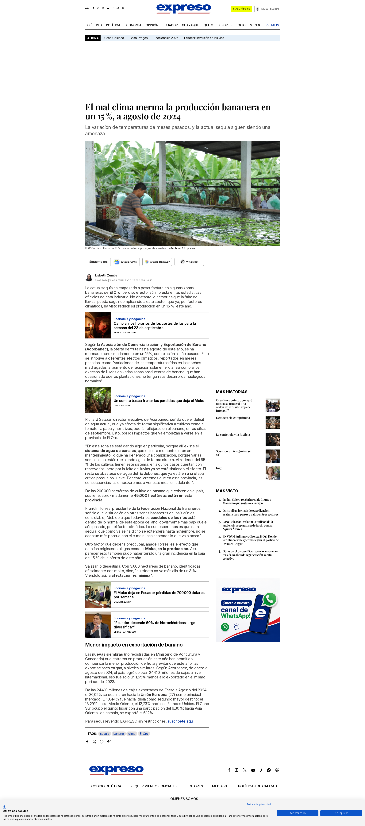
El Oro (144, 733)
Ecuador (170, 25)
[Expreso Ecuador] (116, 774)
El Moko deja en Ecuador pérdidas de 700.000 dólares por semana (159, 595)
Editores (195, 786)
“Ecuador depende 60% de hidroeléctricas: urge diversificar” (154, 625)
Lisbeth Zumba (106, 275)
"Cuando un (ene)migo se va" (233, 453)
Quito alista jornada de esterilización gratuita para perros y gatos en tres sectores (250, 512)
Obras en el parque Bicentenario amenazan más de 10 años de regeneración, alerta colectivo (250, 554)
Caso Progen (139, 38)
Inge (219, 468)
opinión (152, 25)
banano (118, 733)
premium (272, 25)
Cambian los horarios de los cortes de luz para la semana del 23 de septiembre (155, 325)
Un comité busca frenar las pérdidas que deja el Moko (159, 401)
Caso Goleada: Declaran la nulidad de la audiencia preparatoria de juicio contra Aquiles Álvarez (248, 525)
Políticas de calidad (257, 786)
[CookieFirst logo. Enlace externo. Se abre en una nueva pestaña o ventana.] (4, 807)
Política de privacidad (259, 804)
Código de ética (106, 786)
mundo (256, 25)
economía (133, 25)
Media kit (220, 786)
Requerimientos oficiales (154, 786)
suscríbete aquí (180, 721)
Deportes (225, 25)
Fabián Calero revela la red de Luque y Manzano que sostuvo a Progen (247, 501)
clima (131, 733)
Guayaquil (190, 25)
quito (208, 25)
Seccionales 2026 (165, 38)
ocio (242, 25)
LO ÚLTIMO (94, 25)
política (113, 25)
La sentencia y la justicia (233, 434)
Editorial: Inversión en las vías (204, 38)
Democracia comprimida (233, 418)
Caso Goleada (114, 38)
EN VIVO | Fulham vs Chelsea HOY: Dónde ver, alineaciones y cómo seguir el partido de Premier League (251, 540)
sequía (104, 733)
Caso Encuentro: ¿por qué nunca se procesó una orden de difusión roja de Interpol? (234, 405)
